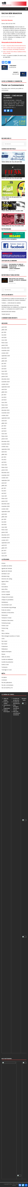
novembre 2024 (5, 381)
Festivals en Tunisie (6, 618)
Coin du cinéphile (6, 594)
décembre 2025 (5, 348)
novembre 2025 (5, 350)
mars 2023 (4, 433)
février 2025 (5, 374)
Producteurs (5, 646)
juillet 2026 (4, 329)
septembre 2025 (6, 355)
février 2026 (5, 342)
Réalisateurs (5, 649)
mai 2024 (4, 397)
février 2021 (5, 498)
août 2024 (4, 389)
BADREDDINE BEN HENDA (8, 311)
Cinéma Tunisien (6, 592)
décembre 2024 (5, 379)
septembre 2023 (6, 418)
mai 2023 (4, 428)
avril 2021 (4, 493)
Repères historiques (7, 651)
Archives (4, 584)
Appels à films (5, 581)
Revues (3, 654)
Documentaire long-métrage (9, 607)
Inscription (4, 677)
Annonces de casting (7, 579)
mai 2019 (4, 553)
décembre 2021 (5, 472)
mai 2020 (4, 522)
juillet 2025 (4, 361)
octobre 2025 (5, 353)
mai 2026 (4, 335)
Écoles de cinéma (6, 610)
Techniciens (4, 667)
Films (3, 631)
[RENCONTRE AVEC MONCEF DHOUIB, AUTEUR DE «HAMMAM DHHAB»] (5, 281)
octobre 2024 (5, 384)
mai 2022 (4, 459)
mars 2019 (4, 555)
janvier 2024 (5, 407)
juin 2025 (4, 363)
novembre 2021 (5, 475)
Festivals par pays (6, 623)
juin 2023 (4, 426)
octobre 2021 (5, 477)
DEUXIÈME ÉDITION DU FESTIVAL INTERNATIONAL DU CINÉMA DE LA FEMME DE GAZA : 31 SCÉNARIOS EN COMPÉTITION (14, 307)
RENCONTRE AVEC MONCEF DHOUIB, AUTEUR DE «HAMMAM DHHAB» (17, 280)
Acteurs (3, 563)
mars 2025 (4, 371)
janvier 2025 (5, 376)
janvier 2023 (5, 438)
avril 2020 (4, 524)
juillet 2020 (4, 516)
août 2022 (4, 451)
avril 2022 (4, 462)
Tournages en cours (7, 669)
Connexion (4, 680)
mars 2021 (4, 496)
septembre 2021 (6, 480)
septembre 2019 (6, 542)
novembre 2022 (5, 444)
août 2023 (4, 420)
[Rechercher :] (14, 144)
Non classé (4, 641)
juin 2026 (4, 332)
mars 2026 (4, 340)
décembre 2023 (5, 410)
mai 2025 (4, 366)
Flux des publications (7, 682)
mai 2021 (4, 490)
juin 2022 (4, 457)
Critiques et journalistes (7, 599)
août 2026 (4, 327)
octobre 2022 (5, 446)
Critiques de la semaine (7, 597)
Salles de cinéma (6, 656)
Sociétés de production (7, 662)
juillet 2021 (4, 485)
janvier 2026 (5, 345)
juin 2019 (4, 550)
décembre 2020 (5, 503)
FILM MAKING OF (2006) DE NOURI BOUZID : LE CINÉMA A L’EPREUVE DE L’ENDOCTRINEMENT (17, 266)
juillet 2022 (4, 454)
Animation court (6, 573)
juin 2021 (4, 488)
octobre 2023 (5, 415)
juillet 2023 (4, 423)
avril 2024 (4, 400)
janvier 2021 (5, 501)
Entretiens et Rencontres (10, 275)
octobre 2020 (5, 509)
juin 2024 (4, 394)
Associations (5, 586)
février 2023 (5, 436)
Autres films (5, 589)
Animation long (5, 576)
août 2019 (4, 545)
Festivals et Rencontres (7, 620)
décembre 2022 (5, 441)
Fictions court (5, 625)
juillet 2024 (4, 392)
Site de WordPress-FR (7, 687)
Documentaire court (7, 605)
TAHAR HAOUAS (6, 314)
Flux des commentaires (7, 685)
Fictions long (5, 628)
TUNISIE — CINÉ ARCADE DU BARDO (11, 303)
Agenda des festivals (7, 568)
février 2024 (5, 405)
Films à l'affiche (5, 633)
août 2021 (4, 483)
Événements (5, 615)
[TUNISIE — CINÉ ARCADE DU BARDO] (14, 121)
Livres (3, 638)
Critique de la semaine (9, 260)
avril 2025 (4, 368)
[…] (14, 107)
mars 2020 (4, 527)
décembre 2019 (5, 535)
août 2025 (4, 358)
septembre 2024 (6, 387)
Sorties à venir (5, 664)
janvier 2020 (5, 532)
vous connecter (11, 88)
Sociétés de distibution (7, 659)
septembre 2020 (6, 511)
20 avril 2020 (6, 16)
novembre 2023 (5, 413)
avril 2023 (4, 431)
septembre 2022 (6, 449)
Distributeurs (5, 602)
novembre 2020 (5, 506)
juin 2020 (4, 519)
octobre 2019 (5, 540)
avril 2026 (4, 337)
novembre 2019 (5, 537)
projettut (13, 16)
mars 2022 (4, 464)
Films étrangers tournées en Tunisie (11, 636)
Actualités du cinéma (7, 566)
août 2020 (4, 514)
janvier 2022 (5, 470)
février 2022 (5, 467)
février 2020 (5, 529)
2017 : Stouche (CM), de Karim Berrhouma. (14, 45)
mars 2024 (4, 402)
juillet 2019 (4, 548)
